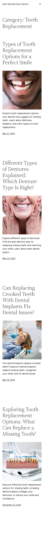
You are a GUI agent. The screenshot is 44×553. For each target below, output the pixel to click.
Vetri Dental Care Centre (15, 4)
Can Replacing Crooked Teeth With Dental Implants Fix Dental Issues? (18, 300)
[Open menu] (40, 4)
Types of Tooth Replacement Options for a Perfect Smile (18, 53)
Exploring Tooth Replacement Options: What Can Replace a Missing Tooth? (20, 421)
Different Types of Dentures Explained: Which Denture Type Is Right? (19, 175)
